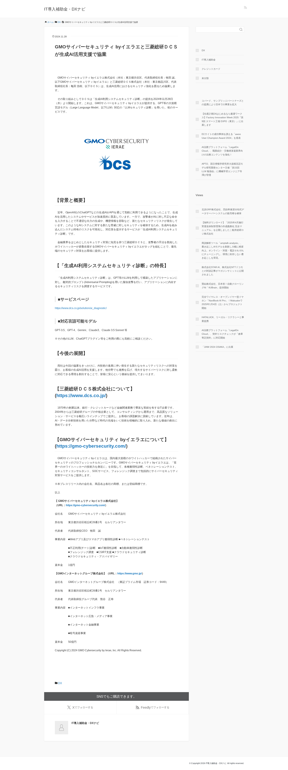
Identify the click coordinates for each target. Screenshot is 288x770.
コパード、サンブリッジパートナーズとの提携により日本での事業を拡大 (223, 102)
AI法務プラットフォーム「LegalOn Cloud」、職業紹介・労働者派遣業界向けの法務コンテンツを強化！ (222, 151)
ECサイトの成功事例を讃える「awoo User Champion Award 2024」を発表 (221, 136)
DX (60, 683)
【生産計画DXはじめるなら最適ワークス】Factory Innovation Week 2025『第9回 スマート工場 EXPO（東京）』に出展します (222, 119)
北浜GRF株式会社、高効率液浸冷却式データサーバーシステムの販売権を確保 (223, 211)
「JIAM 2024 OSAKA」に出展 (217, 347)
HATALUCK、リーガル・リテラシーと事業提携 (223, 319)
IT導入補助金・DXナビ (65, 9)
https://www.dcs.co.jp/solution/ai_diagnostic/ (81, 308)
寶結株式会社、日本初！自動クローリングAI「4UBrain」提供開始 (223, 286)
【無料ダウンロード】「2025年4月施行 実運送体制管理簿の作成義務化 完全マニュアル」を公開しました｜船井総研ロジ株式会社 (223, 228)
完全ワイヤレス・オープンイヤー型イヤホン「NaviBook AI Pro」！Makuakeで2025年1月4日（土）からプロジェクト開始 (223, 302)
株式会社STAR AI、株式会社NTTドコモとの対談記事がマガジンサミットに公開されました (223, 271)
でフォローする (82, 707)
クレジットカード (211, 69)
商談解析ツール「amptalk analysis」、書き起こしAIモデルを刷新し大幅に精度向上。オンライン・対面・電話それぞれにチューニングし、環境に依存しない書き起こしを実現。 (223, 250)
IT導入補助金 (209, 59)
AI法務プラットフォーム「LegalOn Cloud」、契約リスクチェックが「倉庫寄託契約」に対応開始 (222, 334)
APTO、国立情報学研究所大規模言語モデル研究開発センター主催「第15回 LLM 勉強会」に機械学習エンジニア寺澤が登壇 (222, 169)
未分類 (205, 78)
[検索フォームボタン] (241, 29)
